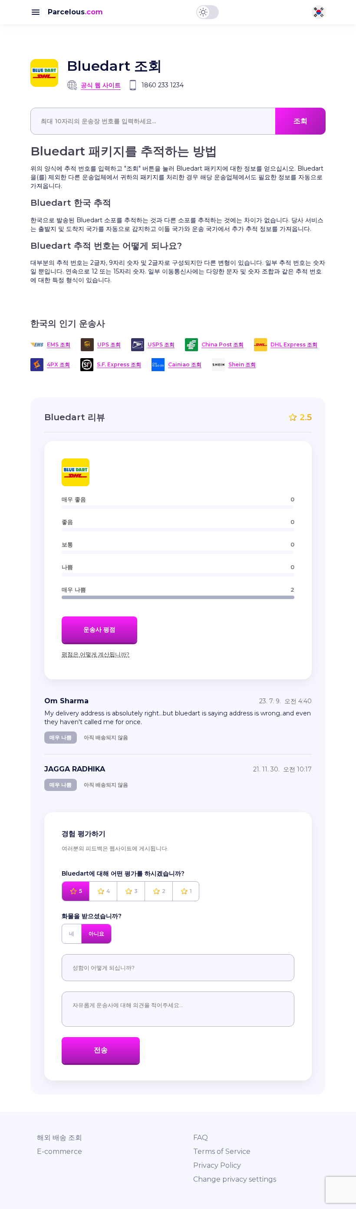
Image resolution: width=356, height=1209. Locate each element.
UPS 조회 (109, 344)
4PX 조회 (58, 364)
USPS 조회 (161, 344)
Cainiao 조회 (184, 364)
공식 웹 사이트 (101, 85)
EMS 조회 (58, 344)
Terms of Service (222, 1151)
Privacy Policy (217, 1165)
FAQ (200, 1137)
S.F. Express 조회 (119, 364)
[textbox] (178, 121)
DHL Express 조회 (293, 344)
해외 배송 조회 (59, 1137)
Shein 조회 (242, 364)
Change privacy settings (234, 1179)
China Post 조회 (222, 344)
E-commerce (59, 1151)
